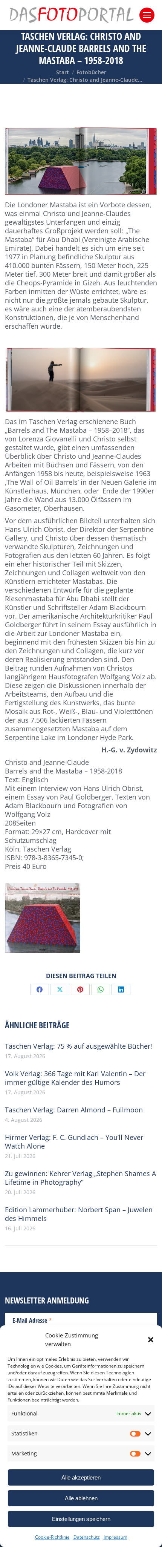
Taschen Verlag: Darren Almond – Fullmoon (74, 1110)
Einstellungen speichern (81, 1519)
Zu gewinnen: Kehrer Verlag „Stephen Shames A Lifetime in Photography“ (80, 1178)
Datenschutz (86, 1537)
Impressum (115, 1537)
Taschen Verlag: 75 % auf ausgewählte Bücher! (78, 1046)
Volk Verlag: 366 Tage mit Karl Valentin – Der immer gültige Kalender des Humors (75, 1078)
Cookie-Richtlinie (52, 1537)
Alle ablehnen (81, 1498)
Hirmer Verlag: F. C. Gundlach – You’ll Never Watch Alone (74, 1141)
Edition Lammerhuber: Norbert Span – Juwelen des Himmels (79, 1214)
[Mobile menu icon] (146, 15)
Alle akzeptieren (81, 1477)
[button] (150, 1339)
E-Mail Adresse (32, 1320)
